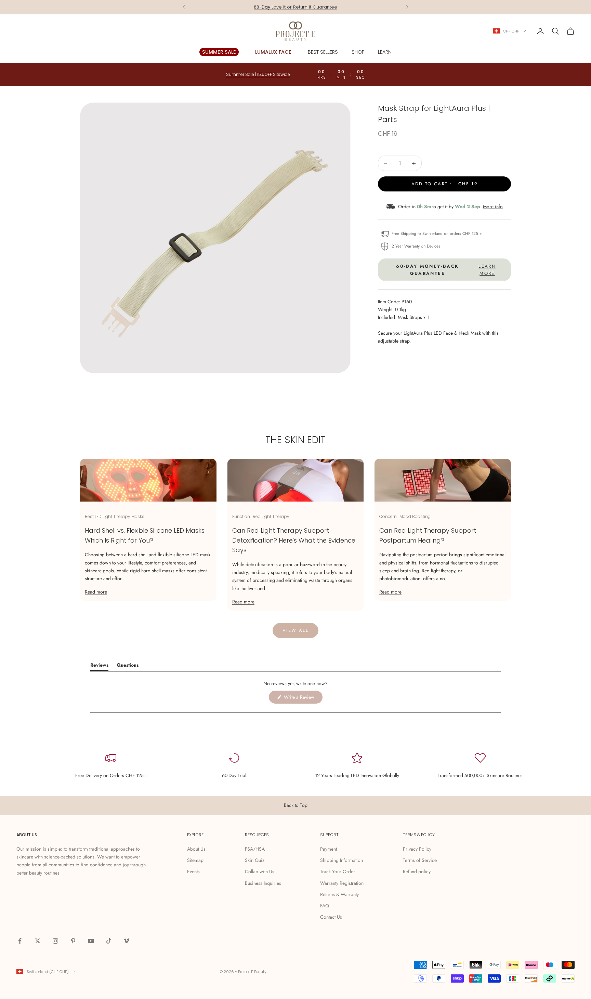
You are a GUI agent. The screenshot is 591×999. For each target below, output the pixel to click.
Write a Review (303, 698)
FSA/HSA (255, 848)
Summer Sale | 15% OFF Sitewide (258, 74)
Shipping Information (341, 860)
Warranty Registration (342, 883)
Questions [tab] (128, 666)
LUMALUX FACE (273, 52)
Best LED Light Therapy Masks (114, 516)
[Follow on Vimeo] (126, 940)
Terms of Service (420, 860)
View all (295, 630)
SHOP (358, 52)
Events (193, 871)
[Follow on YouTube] (91, 940)
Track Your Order (337, 871)
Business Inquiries (263, 883)
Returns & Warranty (339, 894)
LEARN (385, 52)
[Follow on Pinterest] (73, 940)
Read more (96, 591)
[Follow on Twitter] (37, 940)
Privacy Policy (417, 848)
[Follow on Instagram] (55, 940)
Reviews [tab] (99, 666)
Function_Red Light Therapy (260, 516)
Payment (328, 848)
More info (493, 206)
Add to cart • (444, 184)
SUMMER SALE (219, 52)
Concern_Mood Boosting (405, 516)
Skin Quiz (254, 860)
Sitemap (195, 860)
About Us (196, 848)
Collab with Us (259, 871)
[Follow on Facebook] (19, 940)
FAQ (324, 905)
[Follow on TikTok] (108, 940)
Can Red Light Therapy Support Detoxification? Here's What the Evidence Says (293, 540)
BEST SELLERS (323, 52)
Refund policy (417, 871)
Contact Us (331, 917)
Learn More (325, 8)
